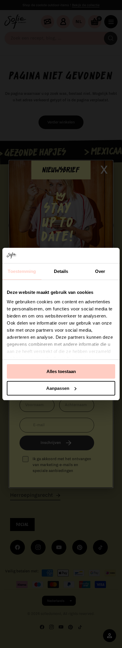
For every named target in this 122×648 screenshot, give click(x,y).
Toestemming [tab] (22, 271)
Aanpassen (57, 388)
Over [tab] (100, 271)
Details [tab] (61, 271)
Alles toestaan (61, 371)
